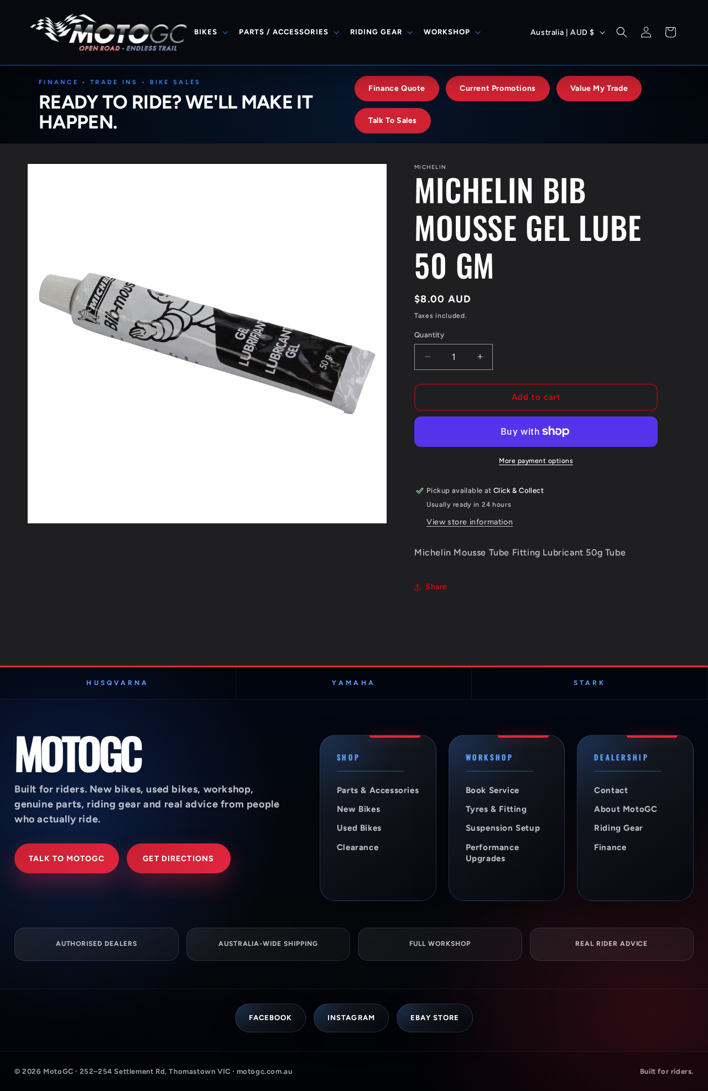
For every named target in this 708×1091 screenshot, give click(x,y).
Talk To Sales (392, 120)
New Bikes (358, 809)
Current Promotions (498, 88)
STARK (590, 683)
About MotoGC (625, 809)
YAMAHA (353, 683)
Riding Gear (618, 828)
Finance (610, 847)
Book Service (492, 790)
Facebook (270, 1017)
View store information (469, 522)
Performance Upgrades (492, 852)
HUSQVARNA (117, 683)
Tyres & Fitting (496, 809)
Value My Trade (599, 88)
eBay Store (434, 1017)
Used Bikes (359, 828)
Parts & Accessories (378, 790)
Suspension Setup (503, 828)
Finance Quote (396, 88)
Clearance (357, 847)
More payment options (536, 461)
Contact (611, 790)
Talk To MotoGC (67, 858)
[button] (210, 32)
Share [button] (436, 586)
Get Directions (178, 858)
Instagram (350, 1017)
